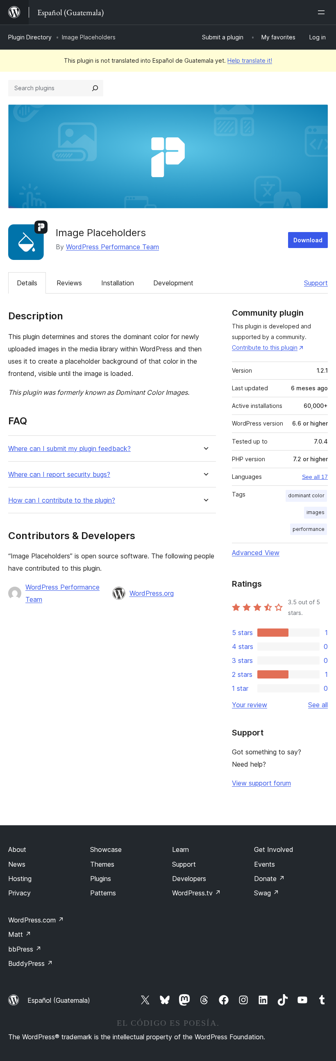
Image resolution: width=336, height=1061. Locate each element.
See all (318, 705)
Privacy (19, 893)
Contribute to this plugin (264, 347)
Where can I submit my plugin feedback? (69, 449)
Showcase (106, 849)
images (315, 512)
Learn (180, 849)
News (16, 864)
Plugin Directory (30, 37)
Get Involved (273, 849)
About (17, 849)
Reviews (69, 283)
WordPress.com (36, 920)
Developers (189, 878)
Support (316, 283)
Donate (269, 878)
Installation (117, 283)
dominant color (306, 495)
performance (309, 529)
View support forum (261, 783)
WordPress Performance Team (112, 247)
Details (27, 283)
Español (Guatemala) (58, 1000)
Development (173, 283)
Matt (19, 934)
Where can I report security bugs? (59, 474)
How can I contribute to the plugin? (61, 500)
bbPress (24, 949)
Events (264, 864)
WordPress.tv (196, 893)
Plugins (100, 878)
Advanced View (255, 553)
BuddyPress (30, 963)
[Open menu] (323, 12)
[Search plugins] (95, 88)
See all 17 (315, 477)
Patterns (103, 893)
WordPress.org (151, 593)
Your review (249, 705)
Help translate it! (249, 60)
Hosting (20, 878)
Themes (102, 864)
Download (307, 240)
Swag (266, 893)
